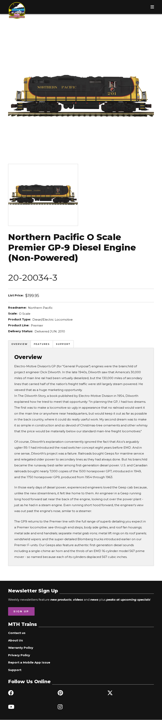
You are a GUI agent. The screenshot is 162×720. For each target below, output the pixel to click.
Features (42, 344)
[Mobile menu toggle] (152, 7)
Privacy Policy (19, 655)
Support (63, 344)
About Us (15, 640)
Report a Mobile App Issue (29, 662)
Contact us (16, 633)
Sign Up (21, 611)
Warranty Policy (20, 647)
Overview (19, 344)
